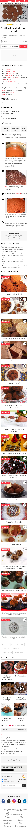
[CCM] (7, 817)
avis (19, 24)
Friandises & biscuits (9, 3)
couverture (18, 193)
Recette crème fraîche (17, 645)
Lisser (22, 162)
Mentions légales (5, 810)
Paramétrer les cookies (16, 809)
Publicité (17, 808)
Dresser (7, 186)
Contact (13, 808)
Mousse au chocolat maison (10, 249)
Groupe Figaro (12, 810)
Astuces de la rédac (8, 781)
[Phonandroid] (20, 826)
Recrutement (22, 808)
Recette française (7, 652)
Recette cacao (15, 649)
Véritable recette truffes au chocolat (12, 247)
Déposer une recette (7, 770)
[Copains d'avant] (7, 823)
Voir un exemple (22, 779)
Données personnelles (6, 809)
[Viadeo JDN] (20, 823)
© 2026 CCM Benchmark (21, 810)
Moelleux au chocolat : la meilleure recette (14, 266)
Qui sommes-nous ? (7, 808)
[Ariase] (7, 826)
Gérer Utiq (24, 809)
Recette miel (5, 645)
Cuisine (5, 779)
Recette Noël (5, 649)
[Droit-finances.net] (20, 820)
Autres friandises (19, 3)
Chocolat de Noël (19, 652)
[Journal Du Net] (20, 817)
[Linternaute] (7, 820)
